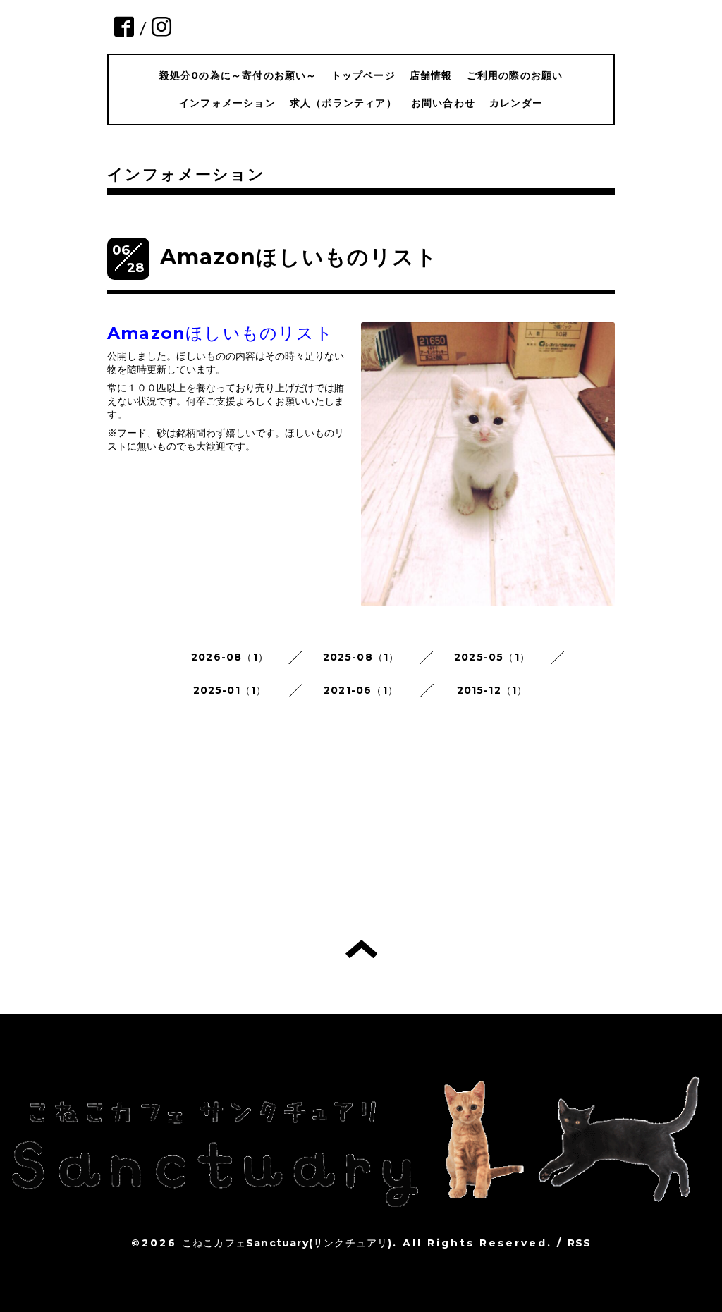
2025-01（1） (230, 690)
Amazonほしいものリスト (299, 257)
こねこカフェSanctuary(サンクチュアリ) (287, 1243)
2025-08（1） (361, 657)
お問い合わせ (443, 103)
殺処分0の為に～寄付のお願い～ (238, 75)
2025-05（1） (492, 657)
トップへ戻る (361, 949)
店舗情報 (431, 75)
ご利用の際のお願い (515, 75)
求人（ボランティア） (343, 103)
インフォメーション (227, 103)
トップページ (363, 75)
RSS (580, 1243)
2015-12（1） (492, 690)
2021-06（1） (361, 690)
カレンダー (516, 103)
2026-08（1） (230, 657)
